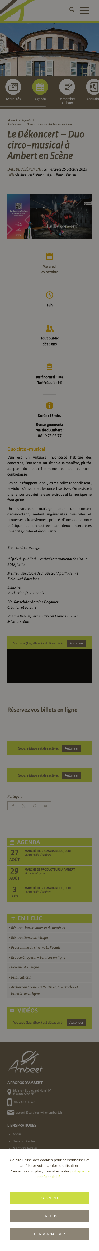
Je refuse (50, 1216)
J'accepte (49, 1198)
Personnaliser (49, 1234)
